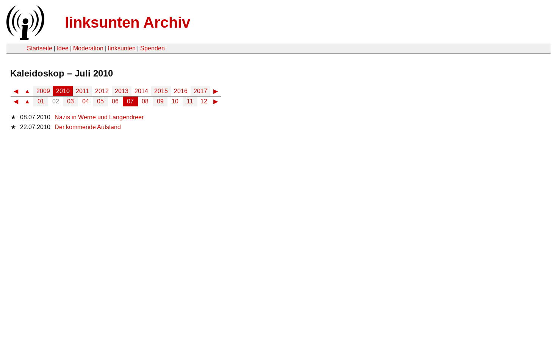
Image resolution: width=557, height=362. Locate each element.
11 (190, 101)
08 (145, 101)
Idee (63, 48)
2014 (141, 91)
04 (85, 101)
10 (175, 101)
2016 (181, 91)
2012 (102, 91)
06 (115, 101)
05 (100, 101)
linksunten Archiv (127, 22)
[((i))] (24, 38)
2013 (121, 91)
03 (70, 101)
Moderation (88, 48)
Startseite (39, 48)
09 (160, 101)
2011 (82, 91)
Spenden (152, 48)
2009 (43, 91)
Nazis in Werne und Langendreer (99, 117)
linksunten (122, 48)
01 (41, 101)
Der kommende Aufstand (88, 127)
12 (203, 101)
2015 (161, 91)
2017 (200, 91)
